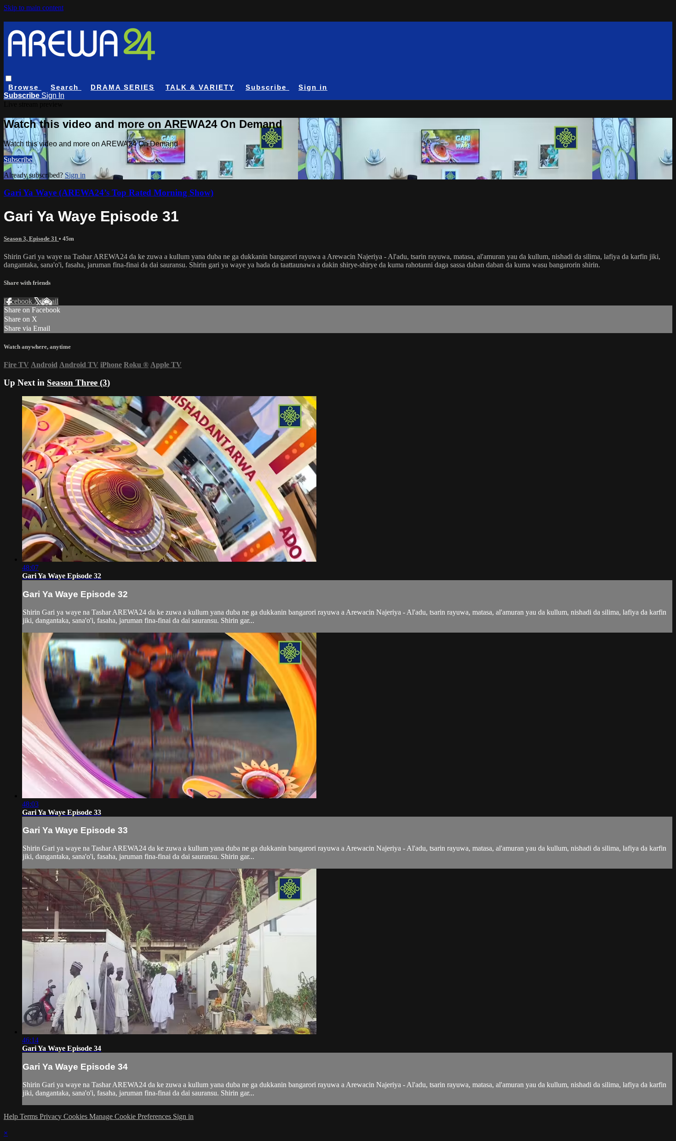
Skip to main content (33, 8)
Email (49, 301)
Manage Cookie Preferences (131, 1116)
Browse (24, 87)
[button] (8, 78)
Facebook (19, 301)
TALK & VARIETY (200, 87)
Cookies (76, 1116)
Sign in (312, 87)
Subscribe (18, 159)
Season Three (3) (78, 382)
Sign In (52, 95)
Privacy (51, 1116)
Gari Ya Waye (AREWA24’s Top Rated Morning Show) (108, 192)
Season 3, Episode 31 (31, 238)
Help (12, 1116)
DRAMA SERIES (123, 87)
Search (66, 87)
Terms (30, 1116)
